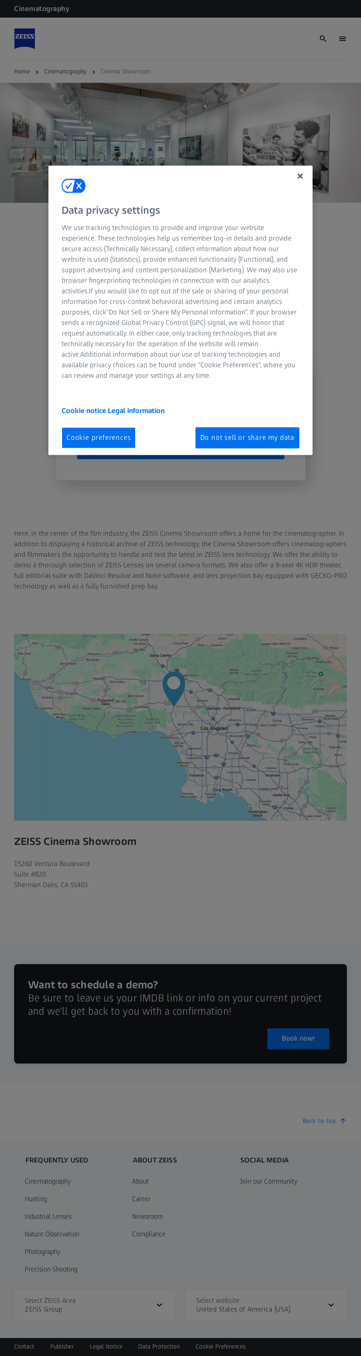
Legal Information (136, 410)
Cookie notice (85, 410)
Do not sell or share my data (247, 437)
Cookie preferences (98, 437)
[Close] (300, 176)
